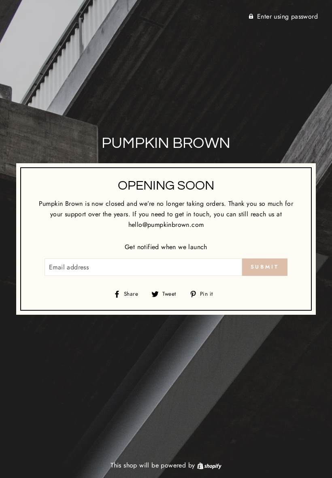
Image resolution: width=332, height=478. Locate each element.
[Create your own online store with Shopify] (209, 465)
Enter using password (287, 16)
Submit (265, 267)
